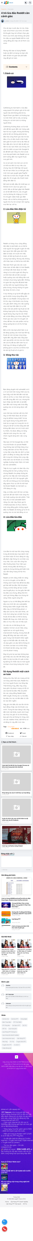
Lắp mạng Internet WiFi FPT (15, 1119)
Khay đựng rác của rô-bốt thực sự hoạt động (16, 793)
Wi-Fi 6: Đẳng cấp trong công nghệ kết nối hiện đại (15, 1182)
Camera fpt (5, 1019)
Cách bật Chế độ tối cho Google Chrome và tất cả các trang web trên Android (15, 766)
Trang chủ (3, 9)
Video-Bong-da (6, 1048)
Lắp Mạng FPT (16, 919)
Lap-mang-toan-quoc (8, 1038)
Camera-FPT (14, 1019)
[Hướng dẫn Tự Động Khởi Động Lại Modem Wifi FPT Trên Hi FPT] (6, 913)
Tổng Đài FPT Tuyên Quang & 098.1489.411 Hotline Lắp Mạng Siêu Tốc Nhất (8, 952)
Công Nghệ (10, 9)
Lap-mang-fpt (13, 1028)
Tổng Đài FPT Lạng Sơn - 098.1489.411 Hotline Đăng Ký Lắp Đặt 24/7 (8, 971)
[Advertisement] (16, 1089)
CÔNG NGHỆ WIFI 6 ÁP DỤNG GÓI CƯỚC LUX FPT (16, 1172)
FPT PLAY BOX (17, 1022)
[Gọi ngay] (5, 1229)
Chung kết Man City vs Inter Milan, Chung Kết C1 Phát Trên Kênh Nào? (21, 904)
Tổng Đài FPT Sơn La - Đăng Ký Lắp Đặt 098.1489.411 (24, 971)
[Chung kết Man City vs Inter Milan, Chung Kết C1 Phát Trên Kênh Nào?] (6, 905)
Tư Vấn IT (16, 1045)
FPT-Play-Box (6, 1025)
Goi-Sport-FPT (16, 1025)
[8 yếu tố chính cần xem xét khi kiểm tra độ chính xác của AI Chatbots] (16, 808)
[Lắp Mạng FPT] (6, 920)
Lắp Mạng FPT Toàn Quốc (13, 1204)
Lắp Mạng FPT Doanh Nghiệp (19, 1201)
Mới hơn (5, 870)
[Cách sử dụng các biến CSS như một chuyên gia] (6, 927)
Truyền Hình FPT (7, 1045)
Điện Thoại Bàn (6, 1022)
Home (7, 1201)
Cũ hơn (28, 870)
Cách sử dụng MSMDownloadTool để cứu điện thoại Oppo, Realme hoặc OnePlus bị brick (16, 899)
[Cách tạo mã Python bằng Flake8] (16, 835)
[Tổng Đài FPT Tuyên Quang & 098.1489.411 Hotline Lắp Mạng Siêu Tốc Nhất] (8, 943)
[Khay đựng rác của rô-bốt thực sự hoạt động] (16, 782)
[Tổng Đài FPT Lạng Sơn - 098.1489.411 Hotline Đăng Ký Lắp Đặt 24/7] (8, 963)
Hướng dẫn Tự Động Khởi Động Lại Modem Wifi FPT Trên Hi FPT (21, 912)
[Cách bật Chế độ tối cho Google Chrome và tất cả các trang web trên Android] (16, 754)
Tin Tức (12, 1041)
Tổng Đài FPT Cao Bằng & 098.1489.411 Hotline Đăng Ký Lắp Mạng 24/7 (24, 952)
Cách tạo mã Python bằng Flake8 (12, 846)
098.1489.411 (23, 1149)
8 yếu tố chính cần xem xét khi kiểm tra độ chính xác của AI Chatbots (15, 819)
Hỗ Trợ (4, 1028)
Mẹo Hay (4, 1041)
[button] (2, 3)
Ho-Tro (24, 1025)
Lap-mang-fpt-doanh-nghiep (10, 1035)
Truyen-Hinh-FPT (21, 1041)
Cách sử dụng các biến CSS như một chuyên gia (20, 927)
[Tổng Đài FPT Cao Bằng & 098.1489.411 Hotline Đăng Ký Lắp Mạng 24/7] (24, 943)
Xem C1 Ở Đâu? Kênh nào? (10, 1162)
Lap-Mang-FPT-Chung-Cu (9, 1032)
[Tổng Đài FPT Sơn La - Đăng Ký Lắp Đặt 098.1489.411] (24, 963)
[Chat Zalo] (5, 1222)
